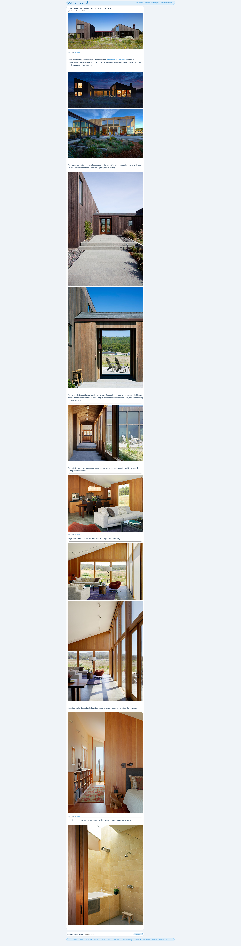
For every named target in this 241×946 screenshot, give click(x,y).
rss (167, 940)
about (109, 940)
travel (171, 3)
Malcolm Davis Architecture (116, 60)
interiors (147, 3)
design (163, 3)
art (167, 3)
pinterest (138, 940)
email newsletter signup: (75, 934)
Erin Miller (71, 11)
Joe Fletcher (77, 52)
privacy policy (127, 940)
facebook (146, 940)
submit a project (78, 940)
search (103, 940)
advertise (117, 940)
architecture (139, 3)
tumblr (161, 940)
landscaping (155, 3)
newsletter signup (92, 940)
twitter (154, 940)
